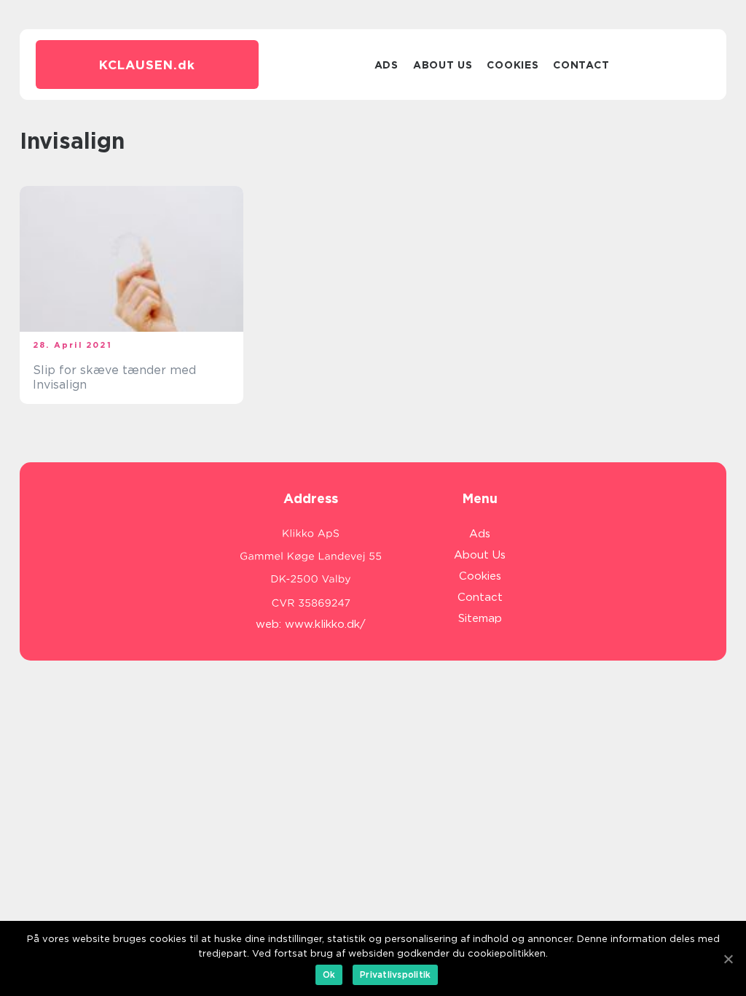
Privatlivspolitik (395, 974)
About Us (443, 65)
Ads (386, 65)
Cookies (512, 65)
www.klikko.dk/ (325, 624)
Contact (581, 65)
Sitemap (480, 618)
